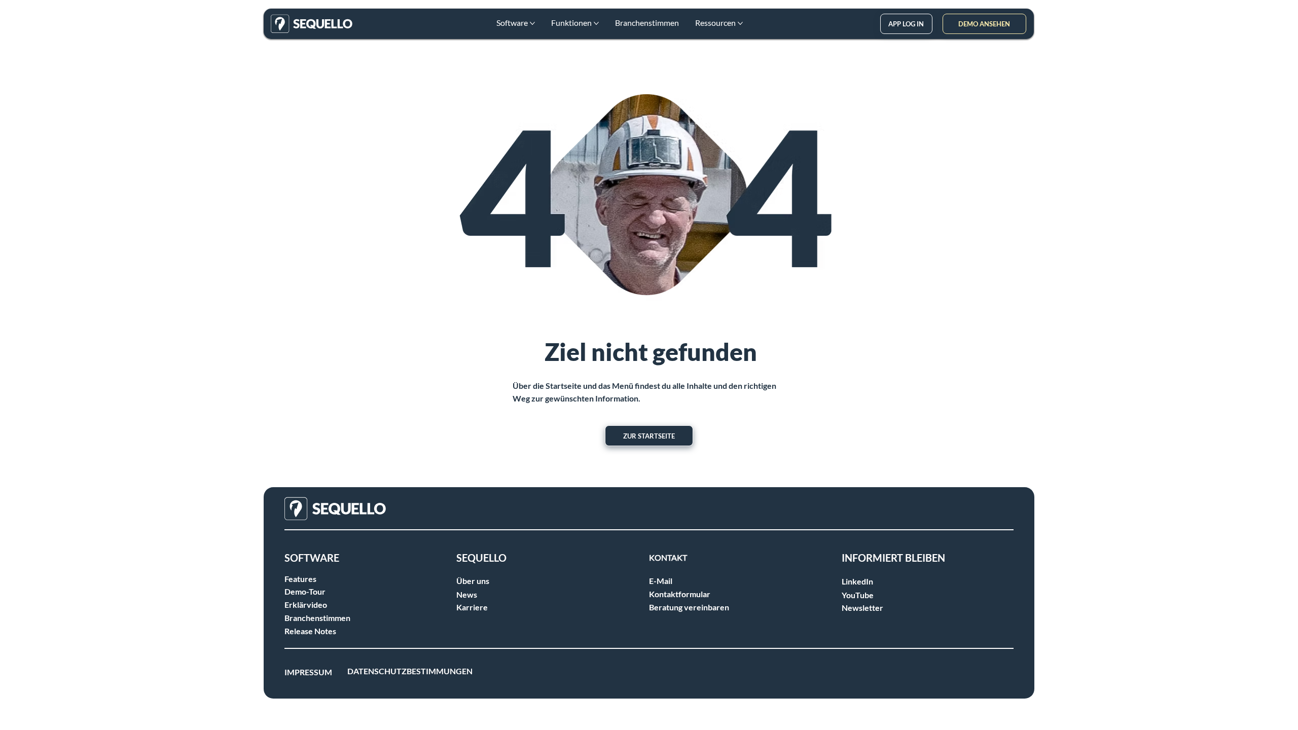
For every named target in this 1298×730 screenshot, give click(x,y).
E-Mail (660, 581)
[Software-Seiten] (532, 23)
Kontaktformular (679, 594)
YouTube (858, 595)
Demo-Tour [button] (305, 591)
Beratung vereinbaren (689, 607)
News (466, 594)
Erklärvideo (305, 604)
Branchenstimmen (317, 618)
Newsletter (862, 607)
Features (300, 578)
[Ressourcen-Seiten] (740, 23)
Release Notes (310, 631)
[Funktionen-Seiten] (596, 23)
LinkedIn (857, 581)
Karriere (472, 607)
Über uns (472, 581)
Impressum (308, 672)
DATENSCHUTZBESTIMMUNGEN (410, 671)
